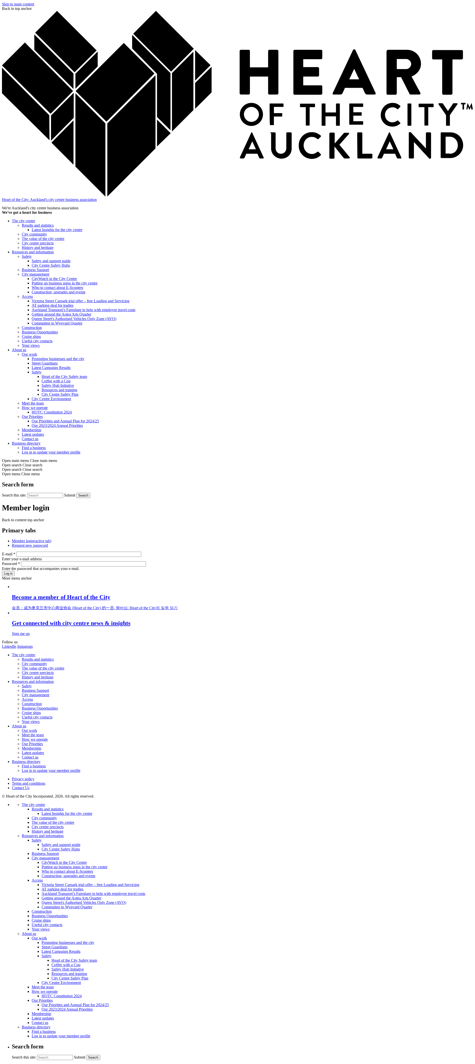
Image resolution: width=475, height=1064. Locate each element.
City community (34, 234)
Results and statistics (38, 225)
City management (35, 274)
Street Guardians (45, 363)
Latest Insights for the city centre (57, 230)
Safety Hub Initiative (58, 385)
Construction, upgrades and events (58, 292)
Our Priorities (32, 416)
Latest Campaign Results (51, 368)
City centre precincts (38, 243)
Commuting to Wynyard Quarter (57, 323)
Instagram (25, 646)
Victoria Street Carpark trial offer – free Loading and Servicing (80, 301)
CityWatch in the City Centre (54, 279)
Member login (31, 541)
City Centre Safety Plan (60, 394)
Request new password (30, 545)
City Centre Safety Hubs (51, 265)
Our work (29, 354)
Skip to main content (18, 4)
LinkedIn (9, 646)
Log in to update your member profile (51, 452)
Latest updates (33, 434)
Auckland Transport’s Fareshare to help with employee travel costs (83, 310)
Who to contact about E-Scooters (57, 287)
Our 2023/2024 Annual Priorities (57, 425)
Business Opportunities (40, 332)
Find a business (34, 448)
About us (19, 350)
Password (11, 564)
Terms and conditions (28, 783)
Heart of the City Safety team (64, 376)
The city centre (23, 221)
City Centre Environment (51, 399)
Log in (8, 573)
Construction (32, 328)
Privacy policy (23, 779)
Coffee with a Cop (56, 381)
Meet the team (33, 403)
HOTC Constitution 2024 (52, 412)
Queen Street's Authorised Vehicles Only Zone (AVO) (74, 319)
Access (27, 296)
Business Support (35, 270)
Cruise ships (31, 336)
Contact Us (20, 788)
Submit (69, 495)
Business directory (26, 443)
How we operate (35, 408)
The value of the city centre (43, 239)
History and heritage (37, 247)
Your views (31, 345)
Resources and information (33, 252)
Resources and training (59, 390)
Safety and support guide (51, 261)
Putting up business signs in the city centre (64, 283)
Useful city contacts (37, 341)
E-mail (8, 554)
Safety (27, 256)
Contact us (30, 439)
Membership (31, 430)
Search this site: (14, 495)
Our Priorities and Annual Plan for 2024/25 (65, 421)
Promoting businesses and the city (58, 359)
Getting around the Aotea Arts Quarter (61, 314)
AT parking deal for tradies (52, 305)
